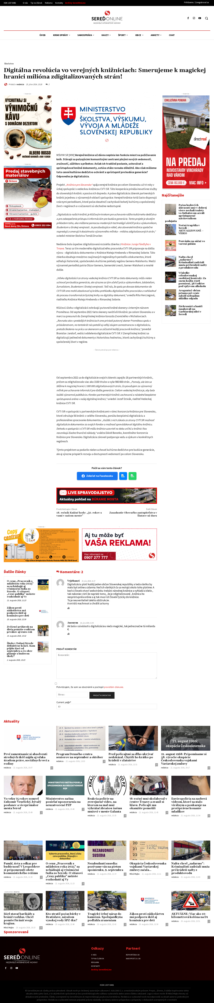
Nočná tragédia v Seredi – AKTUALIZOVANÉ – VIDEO (191, 229)
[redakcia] (6, 84)
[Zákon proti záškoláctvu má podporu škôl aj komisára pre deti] (43, 611)
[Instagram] (194, 18)
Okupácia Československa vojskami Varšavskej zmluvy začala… (148, 867)
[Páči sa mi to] (68, 608)
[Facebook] (188, 18)
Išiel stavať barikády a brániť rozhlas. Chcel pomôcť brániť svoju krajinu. (19, 918)
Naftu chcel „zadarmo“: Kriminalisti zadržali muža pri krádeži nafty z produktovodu (193, 262)
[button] (206, 18)
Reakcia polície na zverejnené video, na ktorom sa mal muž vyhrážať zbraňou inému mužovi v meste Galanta (105, 805)
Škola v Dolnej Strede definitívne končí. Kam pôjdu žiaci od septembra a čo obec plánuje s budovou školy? (21, 650)
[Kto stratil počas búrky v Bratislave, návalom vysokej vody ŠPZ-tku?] (65, 900)
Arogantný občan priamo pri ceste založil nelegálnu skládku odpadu (189, 294)
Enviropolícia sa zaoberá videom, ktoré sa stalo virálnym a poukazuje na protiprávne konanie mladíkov (189, 805)
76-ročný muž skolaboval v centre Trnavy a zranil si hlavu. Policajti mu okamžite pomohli (148, 803)
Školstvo (9, 63)
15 (41, 927)
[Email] (185, 84)
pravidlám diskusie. (114, 687)
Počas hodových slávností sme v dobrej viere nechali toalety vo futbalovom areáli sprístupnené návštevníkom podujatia (186, 213)
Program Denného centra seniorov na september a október (79, 756)
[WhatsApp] (178, 84)
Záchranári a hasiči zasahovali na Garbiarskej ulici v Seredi (190, 310)
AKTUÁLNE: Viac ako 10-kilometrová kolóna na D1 (189, 915)
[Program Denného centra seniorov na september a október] (81, 738)
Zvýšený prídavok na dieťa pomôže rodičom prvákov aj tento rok (21, 629)
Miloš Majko (135, 874)
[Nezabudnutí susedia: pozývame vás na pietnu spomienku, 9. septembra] (107, 850)
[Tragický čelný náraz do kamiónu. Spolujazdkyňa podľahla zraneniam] (107, 900)
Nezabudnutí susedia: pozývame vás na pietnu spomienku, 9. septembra (105, 867)
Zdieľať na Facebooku (99, 475)
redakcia (20, 84)
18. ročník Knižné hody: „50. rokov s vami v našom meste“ (79, 514)
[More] (207, 84)
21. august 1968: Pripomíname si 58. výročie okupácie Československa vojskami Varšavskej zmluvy (184, 759)
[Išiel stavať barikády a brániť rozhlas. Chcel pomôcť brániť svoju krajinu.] (23, 900)
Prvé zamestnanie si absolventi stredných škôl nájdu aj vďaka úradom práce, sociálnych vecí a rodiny (26, 759)
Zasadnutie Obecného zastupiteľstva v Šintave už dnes (133, 514)
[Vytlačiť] (192, 84)
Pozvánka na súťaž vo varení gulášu (192, 242)
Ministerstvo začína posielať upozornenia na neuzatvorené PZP (63, 802)
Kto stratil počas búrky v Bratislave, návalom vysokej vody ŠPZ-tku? (63, 917)
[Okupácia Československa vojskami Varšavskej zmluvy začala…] (149, 850)
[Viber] (199, 84)
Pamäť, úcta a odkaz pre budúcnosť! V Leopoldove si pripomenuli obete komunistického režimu (22, 868)
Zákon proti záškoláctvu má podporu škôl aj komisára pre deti (18, 611)
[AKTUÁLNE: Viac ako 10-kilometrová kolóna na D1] (190, 900)
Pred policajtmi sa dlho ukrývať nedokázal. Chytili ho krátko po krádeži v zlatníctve (131, 757)
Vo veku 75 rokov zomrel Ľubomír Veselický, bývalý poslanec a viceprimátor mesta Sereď (22, 803)
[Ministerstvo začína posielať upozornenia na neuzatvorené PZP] (65, 785)
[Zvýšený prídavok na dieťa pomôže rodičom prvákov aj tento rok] (43, 630)
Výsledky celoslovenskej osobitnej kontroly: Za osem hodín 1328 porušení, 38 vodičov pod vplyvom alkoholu (192, 280)
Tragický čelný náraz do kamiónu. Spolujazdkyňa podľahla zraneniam (105, 917)
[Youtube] (200, 18)
